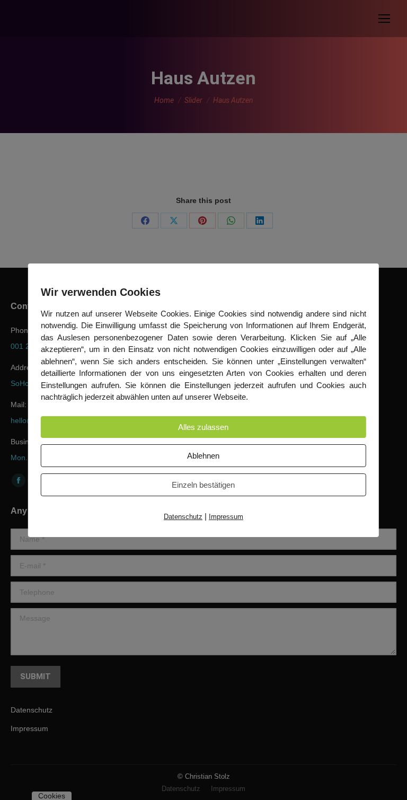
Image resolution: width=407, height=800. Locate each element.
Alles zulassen (203, 427)
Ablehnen (203, 455)
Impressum (226, 517)
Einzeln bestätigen (203, 484)
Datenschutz (183, 517)
